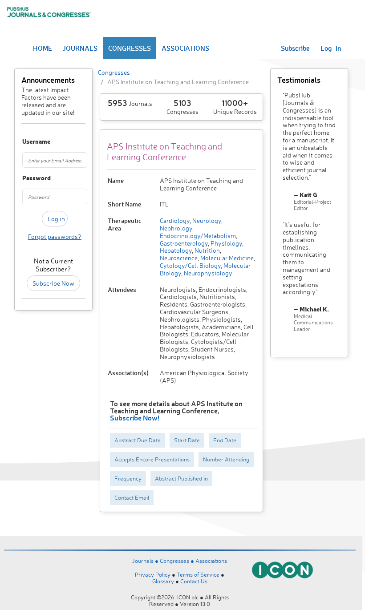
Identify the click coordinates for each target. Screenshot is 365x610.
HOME (42, 48)
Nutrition (206, 250)
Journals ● (146, 560)
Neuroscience (179, 258)
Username (26, 141)
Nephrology (176, 228)
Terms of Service (198, 574)
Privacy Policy (152, 574)
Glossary (163, 581)
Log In (330, 48)
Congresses (114, 72)
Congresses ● (177, 560)
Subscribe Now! (134, 417)
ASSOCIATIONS (185, 48)
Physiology (225, 243)
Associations (211, 560)
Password (26, 178)
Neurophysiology (207, 273)
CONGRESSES (129, 48)
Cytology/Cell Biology (190, 265)
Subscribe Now (53, 283)
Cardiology (175, 220)
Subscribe (295, 48)
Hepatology (176, 250)
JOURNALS (80, 48)
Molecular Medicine (226, 258)
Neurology (206, 220)
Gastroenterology (184, 243)
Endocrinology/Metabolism (198, 235)
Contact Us (193, 581)
